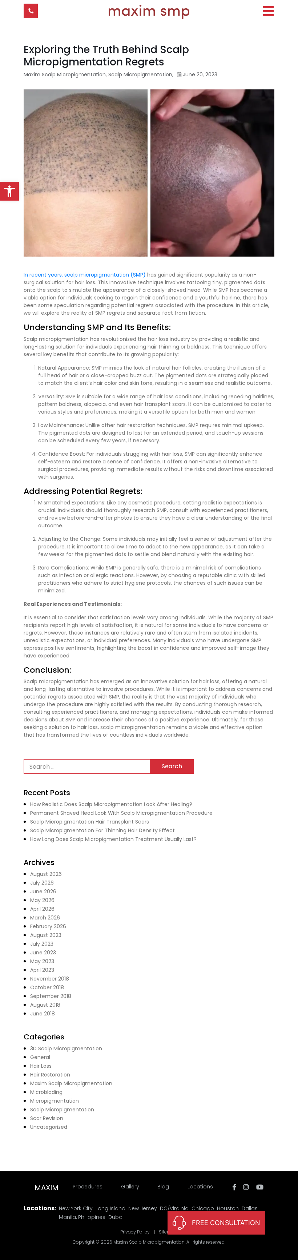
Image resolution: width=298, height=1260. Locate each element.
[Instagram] (247, 1187)
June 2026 (43, 891)
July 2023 (41, 943)
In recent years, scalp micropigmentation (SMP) (85, 274)
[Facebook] (234, 1187)
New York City (76, 1208)
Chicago (203, 1208)
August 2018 (45, 1005)
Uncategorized (48, 1127)
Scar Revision (46, 1118)
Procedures (87, 1186)
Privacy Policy (135, 1232)
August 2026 (46, 874)
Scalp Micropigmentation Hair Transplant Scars (89, 821)
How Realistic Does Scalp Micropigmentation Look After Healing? (111, 804)
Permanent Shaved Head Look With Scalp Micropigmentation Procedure (121, 813)
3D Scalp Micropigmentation (66, 1048)
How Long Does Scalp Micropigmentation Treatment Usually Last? (113, 839)
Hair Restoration (50, 1074)
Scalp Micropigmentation (140, 74)
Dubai (116, 1217)
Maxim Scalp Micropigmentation (65, 74)
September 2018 (50, 996)
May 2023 (42, 961)
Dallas (250, 1208)
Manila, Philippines (82, 1217)
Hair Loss (41, 1066)
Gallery (130, 1186)
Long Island (110, 1208)
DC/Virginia (174, 1208)
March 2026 (45, 917)
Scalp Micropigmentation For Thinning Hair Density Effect (102, 830)
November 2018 (49, 978)
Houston (228, 1208)
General (40, 1057)
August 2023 (45, 935)
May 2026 (42, 900)
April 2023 (42, 970)
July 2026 (42, 882)
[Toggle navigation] (268, 11)
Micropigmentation (54, 1100)
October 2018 (47, 987)
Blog (163, 1186)
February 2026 (48, 926)
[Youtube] (259, 1187)
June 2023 (43, 952)
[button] (9, 191)
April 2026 (42, 909)
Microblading (46, 1092)
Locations (200, 1186)
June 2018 (42, 1013)
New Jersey (142, 1208)
